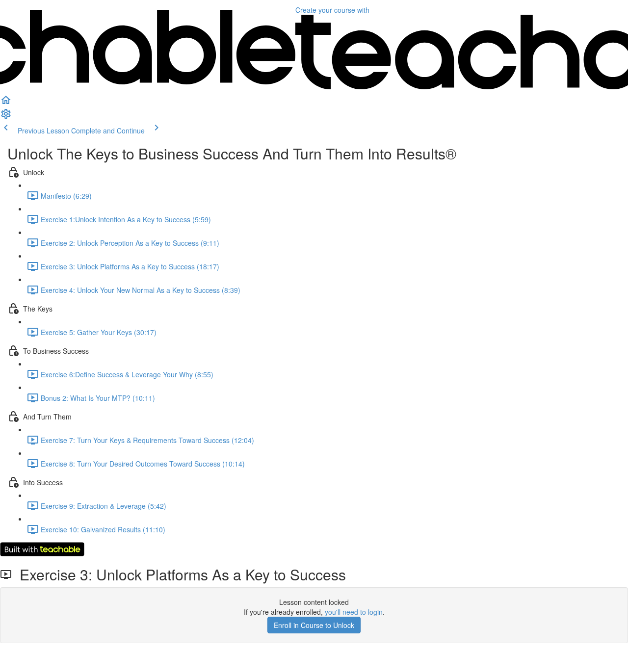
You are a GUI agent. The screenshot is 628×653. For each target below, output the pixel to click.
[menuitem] (6, 117)
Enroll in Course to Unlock (314, 625)
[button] (6, 103)
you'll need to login (354, 612)
